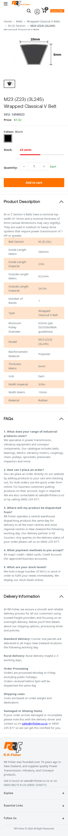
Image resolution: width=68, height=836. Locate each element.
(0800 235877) (36, 785)
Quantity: (11, 167)
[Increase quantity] (44, 166)
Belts (19, 21)
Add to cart (34, 183)
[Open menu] (6, 3)
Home (8, 21)
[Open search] (29, 11)
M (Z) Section (17, 25)
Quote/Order (57, 11)
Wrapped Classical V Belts (43, 21)
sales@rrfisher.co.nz (35, 723)
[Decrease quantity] (24, 166)
